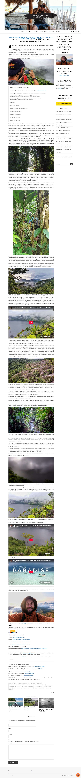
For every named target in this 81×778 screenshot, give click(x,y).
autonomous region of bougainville (23, 683)
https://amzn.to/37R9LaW (37, 668)
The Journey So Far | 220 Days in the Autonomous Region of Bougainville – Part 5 (14, 708)
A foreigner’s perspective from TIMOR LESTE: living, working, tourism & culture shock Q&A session (63, 141)
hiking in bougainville (41, 684)
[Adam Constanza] (40, 15)
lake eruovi (31, 686)
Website (10, 734)
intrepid (18, 686)
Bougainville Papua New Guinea (14, 684)
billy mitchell (33, 683)
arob (15, 683)
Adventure (11, 37)
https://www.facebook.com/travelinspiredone (21, 639)
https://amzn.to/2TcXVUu (39, 666)
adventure (11, 683)
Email (9, 728)
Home (22, 31)
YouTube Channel (26, 624)
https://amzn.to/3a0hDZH (29, 675)
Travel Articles (43, 31)
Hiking (33, 37)
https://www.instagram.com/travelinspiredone (22, 641)
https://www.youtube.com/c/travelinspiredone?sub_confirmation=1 (34, 648)
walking (10, 689)
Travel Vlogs (51, 31)
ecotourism (23, 684)
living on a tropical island (47, 686)
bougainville (39, 683)
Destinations (28, 31)
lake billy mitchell (24, 686)
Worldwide (39, 38)
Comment (10, 743)
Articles (64, 75)
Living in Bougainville (38, 686)
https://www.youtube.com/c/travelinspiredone (21, 644)
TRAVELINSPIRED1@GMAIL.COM (28, 653)
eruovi (28, 684)
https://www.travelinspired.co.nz (18, 637)
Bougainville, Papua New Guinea (23, 37)
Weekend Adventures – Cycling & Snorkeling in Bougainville (30, 708)
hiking (35, 684)
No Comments (34, 43)
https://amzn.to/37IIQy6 (29, 673)
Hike (31, 684)
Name (9, 723)
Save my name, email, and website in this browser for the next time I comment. (23, 741)
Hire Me (58, 31)
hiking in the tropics (12, 686)
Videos (35, 31)
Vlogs (68, 75)
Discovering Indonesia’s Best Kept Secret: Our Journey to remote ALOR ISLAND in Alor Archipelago (64, 122)
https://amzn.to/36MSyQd (26, 671)
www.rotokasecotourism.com (41, 90)
